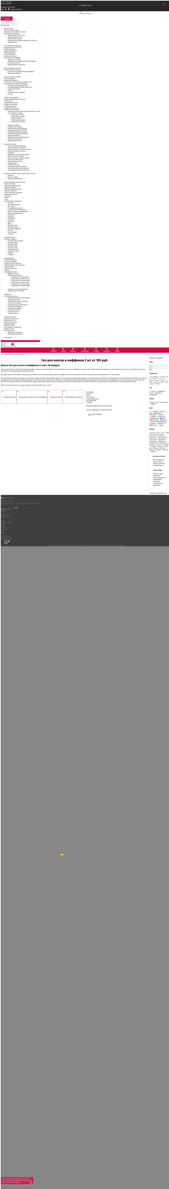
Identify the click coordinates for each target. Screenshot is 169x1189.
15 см (161, 434)
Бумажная (158, 393)
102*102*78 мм (162, 443)
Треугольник (164, 402)
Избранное (4, 529)
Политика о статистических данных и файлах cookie (109, 545)
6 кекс (156, 382)
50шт (166, 382)
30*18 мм (159, 445)
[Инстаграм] (5, 9)
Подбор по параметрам (156, 358)
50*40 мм (155, 434)
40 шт (153, 384)
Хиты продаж (90, 397)
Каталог (7, 19)
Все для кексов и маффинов (17, 354)
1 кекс (160, 378)
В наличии (89, 402)
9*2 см (153, 432)
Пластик (153, 391)
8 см (162, 432)
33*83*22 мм (161, 441)
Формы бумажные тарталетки (73, 397)
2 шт (157, 377)
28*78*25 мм (161, 439)
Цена (87, 395)
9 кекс (161, 382)
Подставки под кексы (9, 397)
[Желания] (168, 354)
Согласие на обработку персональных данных (59, 545)
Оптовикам (84, 351)
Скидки (117, 351)
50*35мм (158, 450)
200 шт (158, 384)
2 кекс (157, 380)
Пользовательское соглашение (83, 545)
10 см (158, 432)
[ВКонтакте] (2, 9)
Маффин (153, 404)
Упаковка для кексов (56, 397)
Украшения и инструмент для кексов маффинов (32, 397)
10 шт (153, 377)
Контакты (107, 351)
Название (89, 394)
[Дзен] (9, 9)
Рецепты (73, 351)
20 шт (155, 378)
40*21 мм (160, 446)
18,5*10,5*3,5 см (162, 438)
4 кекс (163, 380)
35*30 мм (153, 446)
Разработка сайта (6, 509)
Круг (152, 402)
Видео (2, 531)
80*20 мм (165, 450)
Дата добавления (91, 400)
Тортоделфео (4, 354)
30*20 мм (165, 445)
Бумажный (160, 391)
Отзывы (96, 351)
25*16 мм (162, 448)
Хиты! (63, 351)
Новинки (53, 351)
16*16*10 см (161, 436)
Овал (157, 402)
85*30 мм (153, 451)
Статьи (2, 520)
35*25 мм (155, 448)
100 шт (162, 377)
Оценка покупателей (92, 399)
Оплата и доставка (6, 3)
